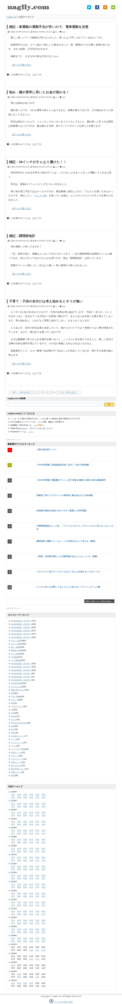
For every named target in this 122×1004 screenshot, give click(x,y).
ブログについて (17, 706)
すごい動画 (15, 654)
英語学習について (18, 769)
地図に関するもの (18, 690)
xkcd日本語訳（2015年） (21, 673)
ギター (13, 720)
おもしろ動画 (16, 644)
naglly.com (12, 17)
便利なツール (16, 752)
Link (63, 32)
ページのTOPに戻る (63, 1002)
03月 (25, 795)
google (14, 716)
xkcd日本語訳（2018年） (21, 664)
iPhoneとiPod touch (19, 723)
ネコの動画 (15, 660)
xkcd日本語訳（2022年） (21, 627)
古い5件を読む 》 (70, 392)
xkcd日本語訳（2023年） (21, 624)
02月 (19, 795)
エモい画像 (15, 696)
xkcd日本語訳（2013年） (21, 680)
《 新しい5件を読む (20, 392)
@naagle (23, 428)
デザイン (14, 756)
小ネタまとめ (16, 687)
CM (12, 710)
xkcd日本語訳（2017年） (21, 667)
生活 (34, 74)
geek (13, 713)
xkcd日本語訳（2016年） (21, 670)
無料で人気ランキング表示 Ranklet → (99, 601)
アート (13, 739)
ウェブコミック (17, 743)
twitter (13, 733)
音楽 (13, 693)
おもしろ (14, 700)
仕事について (16, 762)
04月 (31, 795)
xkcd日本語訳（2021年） (21, 631)
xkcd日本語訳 (16, 683)
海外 (13, 703)
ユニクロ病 (40, 195)
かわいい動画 (16, 641)
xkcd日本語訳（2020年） (21, 634)
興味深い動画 (16, 650)
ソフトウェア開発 (18, 749)
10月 (31, 797)
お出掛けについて (18, 736)
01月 (13, 795)
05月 (37, 795)
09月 (25, 797)
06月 (43, 795)
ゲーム (13, 746)
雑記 (13, 775)
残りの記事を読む (22, 65)
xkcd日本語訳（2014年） (21, 677)
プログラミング (17, 759)
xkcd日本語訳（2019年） (21, 637)
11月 (37, 797)
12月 (43, 797)
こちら (36, 425)
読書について (16, 772)
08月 (19, 797)
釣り (13, 729)
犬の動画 (14, 657)
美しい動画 (15, 647)
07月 (13, 797)
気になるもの (16, 766)
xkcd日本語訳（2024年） (21, 621)
